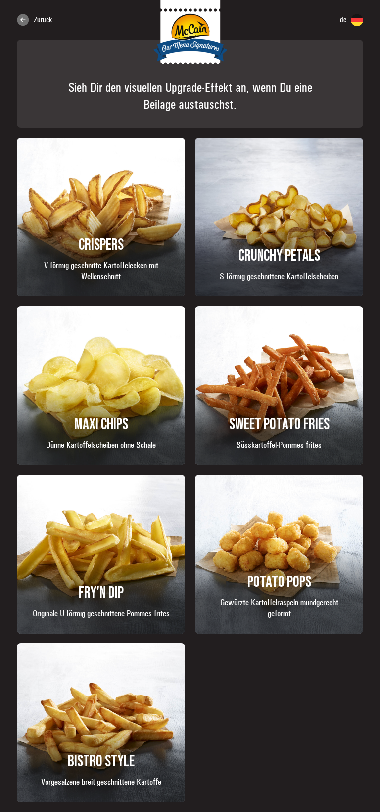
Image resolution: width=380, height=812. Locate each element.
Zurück (42, 19)
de (344, 19)
